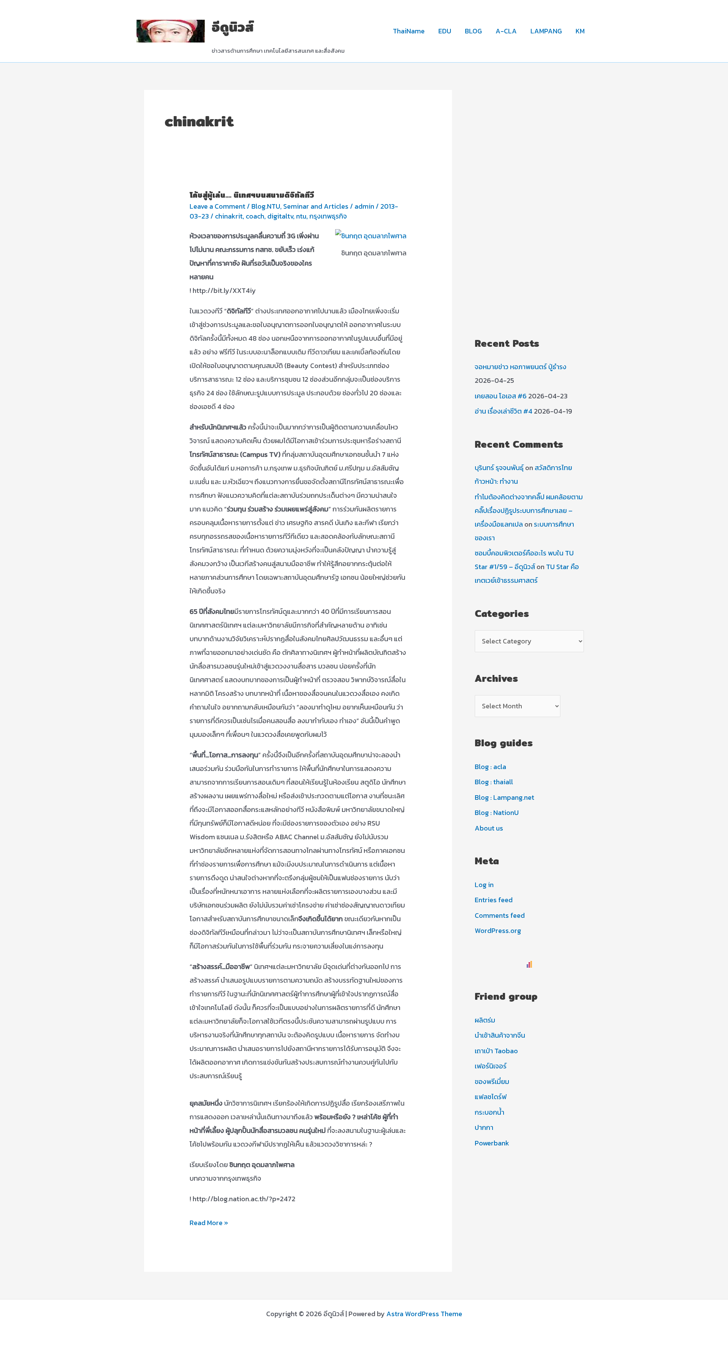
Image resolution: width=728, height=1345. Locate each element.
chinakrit (229, 216)
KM (580, 31)
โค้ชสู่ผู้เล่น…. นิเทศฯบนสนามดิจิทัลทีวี (252, 195)
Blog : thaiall (494, 782)
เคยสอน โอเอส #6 (501, 396)
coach (255, 216)
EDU (444, 31)
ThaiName (409, 31)
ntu (301, 216)
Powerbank (492, 1143)
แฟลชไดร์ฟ (491, 1097)
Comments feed (500, 915)
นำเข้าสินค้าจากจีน (500, 1035)
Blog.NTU (265, 206)
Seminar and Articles (315, 206)
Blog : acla (490, 766)
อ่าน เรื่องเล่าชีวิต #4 (503, 411)
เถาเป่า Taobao (496, 1051)
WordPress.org (498, 930)
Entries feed (494, 900)
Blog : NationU (497, 812)
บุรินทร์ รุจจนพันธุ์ (499, 467)
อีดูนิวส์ (233, 26)
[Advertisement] (529, 204)
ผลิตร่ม (485, 1020)
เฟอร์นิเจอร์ (491, 1066)
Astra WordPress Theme (424, 1314)
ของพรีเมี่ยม (492, 1081)
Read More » (209, 1223)
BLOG (473, 31)
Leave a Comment (217, 206)
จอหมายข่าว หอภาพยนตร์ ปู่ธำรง (520, 367)
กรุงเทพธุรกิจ (328, 216)
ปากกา (484, 1127)
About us (489, 828)
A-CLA (506, 31)
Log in (484, 884)
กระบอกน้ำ (489, 1112)
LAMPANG (546, 31)
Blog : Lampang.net (504, 797)
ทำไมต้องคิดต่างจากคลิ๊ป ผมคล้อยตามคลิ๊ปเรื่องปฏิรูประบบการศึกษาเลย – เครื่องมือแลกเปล (529, 510)
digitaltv (280, 216)
